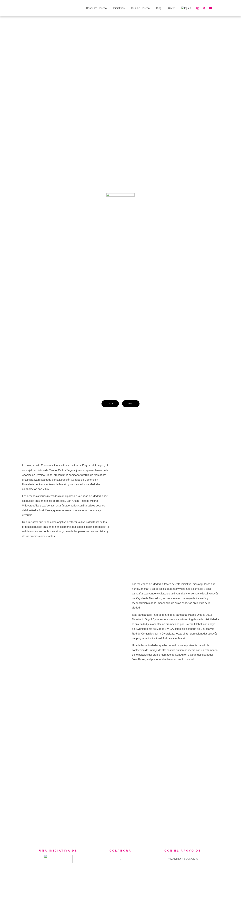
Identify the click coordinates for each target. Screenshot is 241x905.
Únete (171, 8)
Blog (158, 8)
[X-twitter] (204, 8)
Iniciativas (119, 8)
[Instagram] (198, 8)
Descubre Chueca (96, 8)
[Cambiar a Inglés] (186, 8)
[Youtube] (210, 8)
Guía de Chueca (140, 8)
